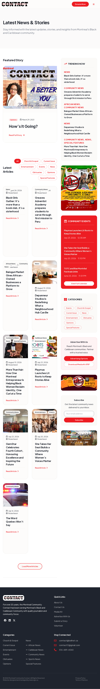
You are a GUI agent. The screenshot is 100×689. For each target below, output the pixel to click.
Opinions (51, 172)
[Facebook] (5, 620)
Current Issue (49, 161)
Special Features (47, 178)
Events (42, 167)
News (52, 167)
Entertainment (27, 167)
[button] (30, 566)
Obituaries (37, 172)
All (17, 161)
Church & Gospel (31, 161)
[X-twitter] (14, 620)
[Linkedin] (9, 620)
